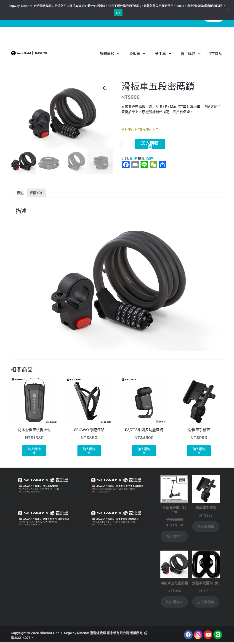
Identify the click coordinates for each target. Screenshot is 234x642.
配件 (133, 158)
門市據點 (214, 53)
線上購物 (188, 53)
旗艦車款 (107, 53)
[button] (105, 88)
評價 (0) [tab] (35, 193)
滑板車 (134, 53)
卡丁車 (160, 53)
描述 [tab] (20, 193)
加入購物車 (150, 144)
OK (118, 13)
